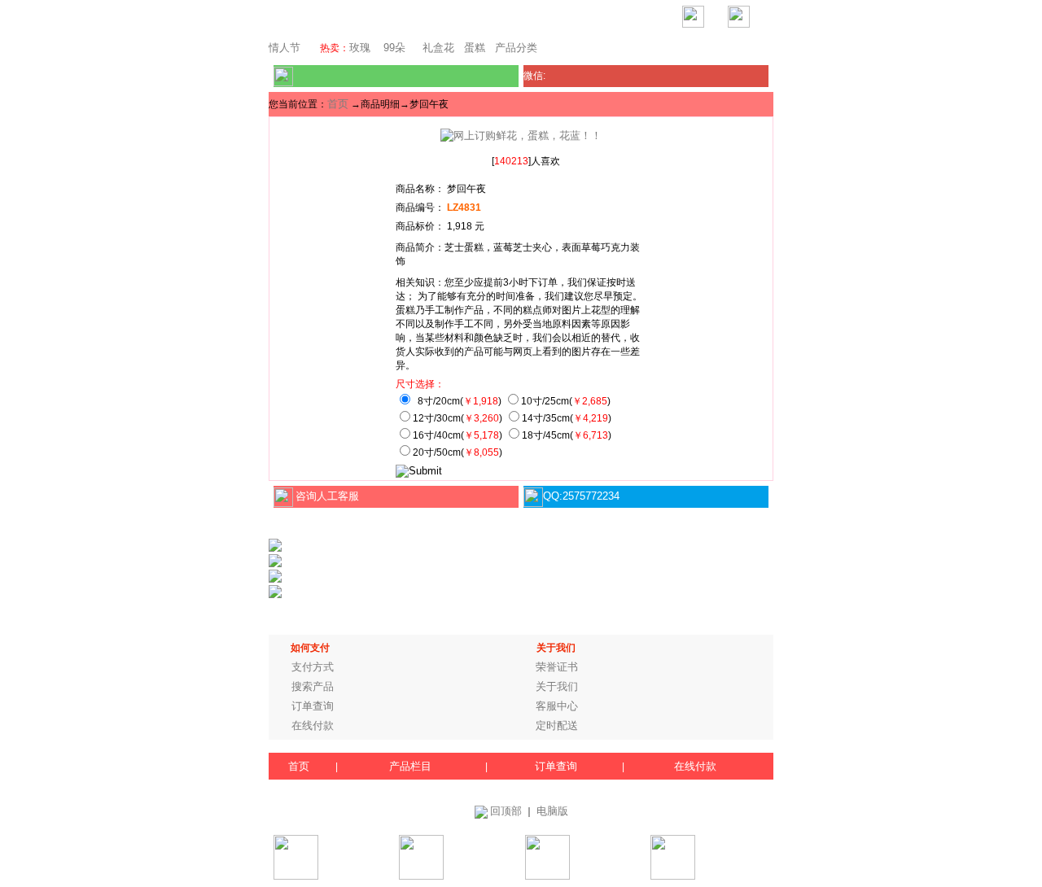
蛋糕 (474, 48)
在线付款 (312, 725)
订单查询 (312, 706)
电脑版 (552, 811)
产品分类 (516, 48)
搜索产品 (312, 686)
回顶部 (506, 811)
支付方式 (312, 667)
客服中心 (557, 706)
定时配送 (557, 725)
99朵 (392, 48)
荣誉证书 (557, 667)
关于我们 (557, 686)
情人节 (284, 48)
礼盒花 (438, 48)
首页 (337, 104)
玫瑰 (359, 48)
